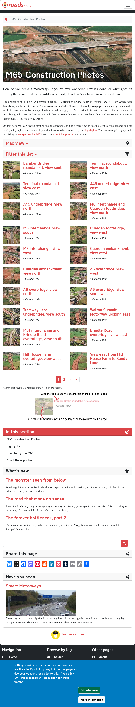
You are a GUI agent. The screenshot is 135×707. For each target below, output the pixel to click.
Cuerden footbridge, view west (107, 230)
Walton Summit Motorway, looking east (110, 312)
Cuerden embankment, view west (109, 250)
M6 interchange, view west (41, 250)
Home (13, 657)
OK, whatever (89, 690)
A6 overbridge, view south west (107, 291)
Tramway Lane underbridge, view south (44, 312)
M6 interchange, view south (41, 230)
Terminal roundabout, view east (41, 185)
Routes (58, 657)
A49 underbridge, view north (42, 206)
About (103, 657)
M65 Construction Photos (23, 439)
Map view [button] (15, 143)
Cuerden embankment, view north (42, 271)
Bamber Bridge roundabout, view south (43, 165)
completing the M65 (30, 134)
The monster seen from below (36, 480)
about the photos (63, 134)
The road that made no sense (35, 499)
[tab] (67, 143)
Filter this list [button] (19, 154)
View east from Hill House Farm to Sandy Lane (108, 358)
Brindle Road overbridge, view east (108, 332)
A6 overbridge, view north (40, 291)
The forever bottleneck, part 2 (36, 518)
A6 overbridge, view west (107, 271)
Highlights (13, 446)
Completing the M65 (20, 453)
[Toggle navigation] (128, 5)
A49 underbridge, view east (109, 185)
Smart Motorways (23, 586)
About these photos (19, 460)
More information (92, 700)
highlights (91, 130)
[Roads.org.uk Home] (17, 5)
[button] (11, 169)
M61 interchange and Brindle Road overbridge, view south (42, 334)
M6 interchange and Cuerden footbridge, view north (107, 208)
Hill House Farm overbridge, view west (42, 356)
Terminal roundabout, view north (108, 165)
